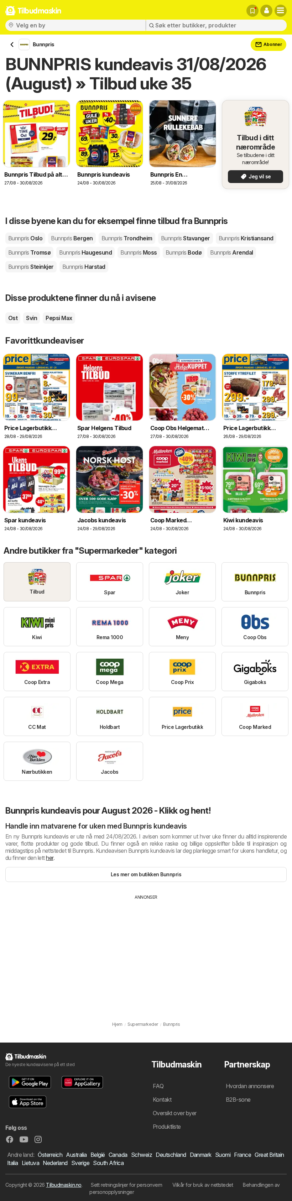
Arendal (231, 252)
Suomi (222, 1154)
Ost (12, 318)
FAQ (158, 1086)
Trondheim (126, 238)
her (49, 857)
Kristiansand (246, 238)
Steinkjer (31, 266)
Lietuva (30, 1162)
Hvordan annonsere (250, 1086)
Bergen (72, 238)
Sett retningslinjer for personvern (126, 1185)
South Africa (108, 1162)
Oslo (25, 238)
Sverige (80, 1162)
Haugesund (85, 252)
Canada (118, 1154)
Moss (138, 252)
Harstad (83, 266)
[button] (266, 11)
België (97, 1154)
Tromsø (29, 252)
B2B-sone (238, 1099)
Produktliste (167, 1126)
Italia (12, 1162)
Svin (31, 318)
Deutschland (171, 1154)
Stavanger (185, 238)
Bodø (184, 252)
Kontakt (162, 1099)
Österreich (50, 1154)
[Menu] (281, 11)
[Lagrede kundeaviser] (252, 11)
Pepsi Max (59, 318)
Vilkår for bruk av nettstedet (202, 1185)
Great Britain (269, 1154)
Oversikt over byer (175, 1113)
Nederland (55, 1162)
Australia (76, 1154)
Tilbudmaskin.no (63, 1185)
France (242, 1154)
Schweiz (141, 1154)
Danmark (201, 1154)
